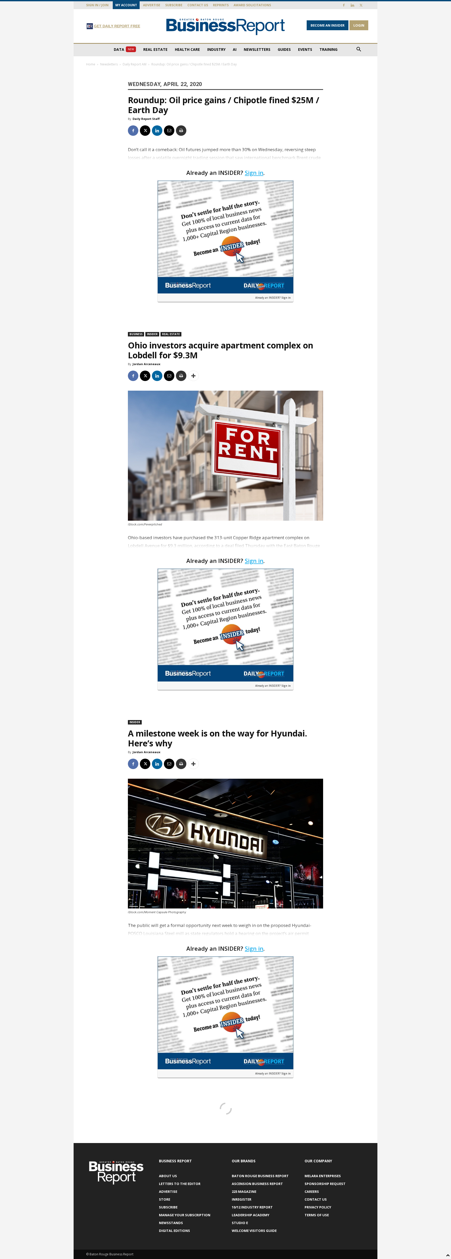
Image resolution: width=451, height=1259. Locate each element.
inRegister (241, 1199)
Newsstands (171, 1222)
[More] (193, 376)
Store (164, 1199)
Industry (216, 49)
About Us (168, 1176)
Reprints (221, 5)
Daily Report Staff (146, 119)
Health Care (187, 49)
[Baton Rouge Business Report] (225, 26)
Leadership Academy (250, 1215)
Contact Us (197, 5)
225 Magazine (244, 1191)
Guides (284, 49)
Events (305, 49)
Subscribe (173, 5)
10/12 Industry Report (252, 1207)
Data (124, 49)
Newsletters (257, 49)
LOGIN (358, 25)
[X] (361, 5)
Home (90, 64)
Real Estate (155, 49)
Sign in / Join (97, 5)
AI (234, 49)
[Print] (181, 130)
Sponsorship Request (325, 1183)
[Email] (169, 130)
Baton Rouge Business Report (260, 1176)
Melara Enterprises (323, 1176)
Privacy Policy (318, 1207)
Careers (312, 1191)
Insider (152, 334)
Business (136, 334)
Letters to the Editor (179, 1183)
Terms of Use (317, 1215)
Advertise (151, 5)
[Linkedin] (352, 5)
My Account (126, 5)
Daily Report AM (134, 64)
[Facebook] (344, 5)
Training (328, 49)
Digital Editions (174, 1230)
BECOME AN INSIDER (328, 25)
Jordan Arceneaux (146, 364)
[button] (358, 49)
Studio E (240, 1222)
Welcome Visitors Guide (254, 1230)
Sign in (254, 172)
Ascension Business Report (257, 1183)
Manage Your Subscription (184, 1215)
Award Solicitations (252, 5)
